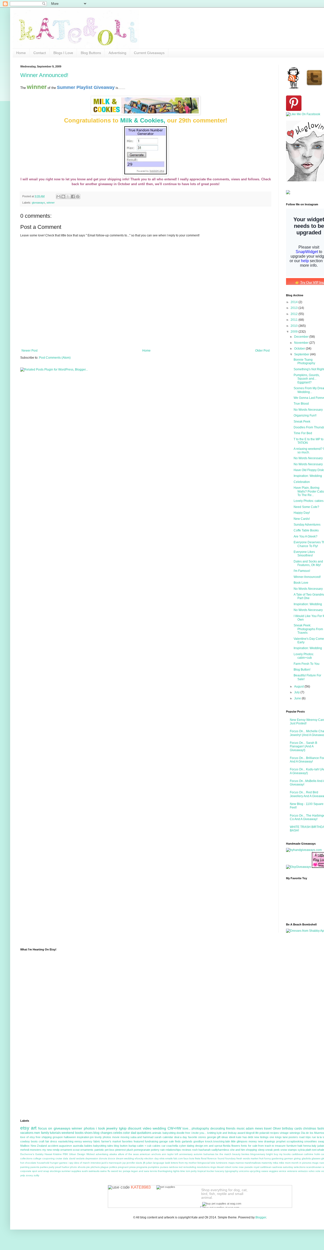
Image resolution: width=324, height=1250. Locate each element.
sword (114, 1171)
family (45, 1133)
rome (235, 1167)
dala (65, 1158)
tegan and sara (140, 1171)
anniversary (186, 1154)
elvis (162, 1158)
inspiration (83, 1137)
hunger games (58, 1162)
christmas (309, 1128)
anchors (156, 1154)
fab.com (178, 1158)
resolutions (203, 1167)
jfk (144, 1162)
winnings (295, 1132)
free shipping (44, 1137)
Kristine (57, 1154)
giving (297, 1158)
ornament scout (69, 1149)
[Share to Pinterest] (77, 196)
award (241, 1132)
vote (317, 1171)
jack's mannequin (112, 1162)
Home (21, 53)
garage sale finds (170, 1141)
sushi (85, 1171)
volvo (312, 1171)
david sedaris (77, 1158)
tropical (201, 1171)
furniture (292, 1145)
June (298, 698)
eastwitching (65, 1141)
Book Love (301, 582)
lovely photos (103, 1137)
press (132, 1167)
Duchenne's (27, 1154)
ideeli (232, 1137)
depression (91, 1158)
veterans (292, 1171)
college (37, 1158)
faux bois (189, 1158)
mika (275, 1162)
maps (231, 1162)
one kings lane (279, 1137)
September (302, 354)
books (79, 1133)
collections (26, 1158)
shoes (88, 1133)
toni (314, 1149)
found (221, 1158)
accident (53, 1145)
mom (288, 1162)
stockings (55, 1171)
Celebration (302, 482)
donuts (103, 1158)
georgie (211, 1137)
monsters (36, 1149)
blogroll (250, 1132)
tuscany (219, 1171)
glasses (316, 1158)
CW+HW (174, 1128)
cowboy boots (29, 1141)
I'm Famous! (302, 571)
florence (212, 1158)
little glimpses (239, 1141)
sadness (277, 1167)
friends (230, 1128)
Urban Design (77, 1154)
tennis (153, 1171)
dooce (111, 1158)
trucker (210, 1171)
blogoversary (257, 1154)
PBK (65, 1154)
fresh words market (247, 1158)
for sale (252, 1145)
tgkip (123, 1128)
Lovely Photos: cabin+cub (304, 655)
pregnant (123, 1167)
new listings (261, 1137)
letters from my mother (184, 1162)
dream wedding (125, 1158)
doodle (180, 1132)
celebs (117, 1133)
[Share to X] (68, 196)
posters (293, 1137)
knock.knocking (215, 1141)
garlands (187, 1141)
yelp (22, 1175)
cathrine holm (312, 1154)
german (288, 1158)
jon (92, 1137)
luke (213, 1162)
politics (113, 1167)
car (163, 1145)
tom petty (191, 1171)
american (145, 1154)
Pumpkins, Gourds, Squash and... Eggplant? (307, 378)
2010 (294, 326)
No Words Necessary (308, 409)
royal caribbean (263, 1167)
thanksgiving (165, 1171)
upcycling (255, 1171)
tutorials (55, 1133)
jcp (124, 1162)
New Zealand (39, 1145)
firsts (197, 1158)
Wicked (90, 1154)
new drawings (266, 1141)
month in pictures (301, 1162)
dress (53, 1141)
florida (226, 1145)
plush (130, 1149)
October (300, 348)
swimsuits (94, 1171)
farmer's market (111, 1141)
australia (78, 1145)
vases (264, 1171)
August (299, 686)
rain (162, 1149)
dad (133, 1133)
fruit (261, 1158)
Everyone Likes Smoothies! (304, 553)
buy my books (282, 1154)
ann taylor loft (170, 1154)
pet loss (109, 1149)
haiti (299, 1145)
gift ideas (222, 1137)
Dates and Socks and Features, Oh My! (308, 563)
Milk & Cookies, (142, 120)
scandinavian (314, 1167)
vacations (26, 1133)
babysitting (169, 1132)
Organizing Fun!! (305, 415)
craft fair (44, 1141)
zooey (29, 1175)
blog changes (102, 1133)
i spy (70, 1162)
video (147, 1128)
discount (134, 1128)
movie (115, 1137)
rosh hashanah (201, 1149)
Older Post (262, 350)
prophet (281, 1141)
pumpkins (153, 1167)
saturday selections (294, 1167)
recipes (274, 1132)
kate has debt (244, 1137)
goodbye (198, 1141)
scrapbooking (295, 1141)
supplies (76, 1171)
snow (283, 1149)
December (301, 336)
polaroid (264, 1132)
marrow (239, 1162)
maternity (266, 1162)
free (187, 1132)
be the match (223, 1154)
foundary (230, 1158)
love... (187, 1128)
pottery (155, 1149)
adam (250, 1128)
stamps (292, 1149)
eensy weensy (83, 1141)
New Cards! (302, 519)
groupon (58, 1137)
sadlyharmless (220, 1149)
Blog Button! (302, 669)
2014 (294, 302)
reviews (186, 1149)
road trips (305, 1137)
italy (314, 1145)
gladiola (306, 1158)
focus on (45, 1128)
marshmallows (253, 1162)
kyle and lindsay (227, 1132)
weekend (68, 1133)
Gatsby (39, 1154)
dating (190, 1145)
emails (169, 1158)
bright (269, 1154)
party (51, 1167)
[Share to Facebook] (72, 196)
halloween (70, 1137)
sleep (261, 1149)
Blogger (260, 1217)
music (241, 1128)
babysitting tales (103, 1145)
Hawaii (48, 1154)
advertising (102, 1154)
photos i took (94, 1128)
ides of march (82, 1162)
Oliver (277, 1128)
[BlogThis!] (63, 196)
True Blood (301, 403)
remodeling (189, 1167)
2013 (294, 308)
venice (282, 1171)
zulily (36, 1175)
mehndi (24, 1149)
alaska (113, 1154)
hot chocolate (28, 1162)
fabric (96, 1141)
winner (51, 202)
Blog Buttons (91, 53)
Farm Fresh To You (306, 664)
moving (124, 1137)
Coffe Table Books (306, 530)
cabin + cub (144, 1145)
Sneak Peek (302, 421)
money (253, 1141)
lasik (167, 1162)
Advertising (117, 53)
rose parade (246, 1167)
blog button (121, 1145)
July (297, 692)
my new (47, 1149)
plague (104, 1167)
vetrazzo (303, 1171)
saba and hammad (142, 1137)
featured (139, 1141)
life (257, 1132)
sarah (157, 1137)
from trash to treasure (272, 1145)
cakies (156, 1145)
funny (267, 1158)
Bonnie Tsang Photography (304, 361)
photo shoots (78, 1167)
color (126, 1133)
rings (213, 1167)
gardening (278, 1158)
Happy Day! (302, 512)
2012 (294, 314)
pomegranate (142, 1149)
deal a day (180, 1137)
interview (96, 1162)
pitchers (95, 1167)
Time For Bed (303, 433)
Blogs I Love (63, 53)
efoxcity (139, 1158)
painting (25, 1167)
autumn (198, 1154)
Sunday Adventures (307, 524)
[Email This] (58, 196)
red (181, 1167)
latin (227, 1141)
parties (44, 1167)
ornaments (86, 1149)
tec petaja (124, 1171)
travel (268, 1128)
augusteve (65, 1145)
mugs (315, 1162)
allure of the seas (128, 1154)
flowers (235, 1145)
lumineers (221, 1162)
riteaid (220, 1167)
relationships (173, 1149)
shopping (251, 1149)
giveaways (38, 202)
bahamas (209, 1154)
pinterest (120, 1149)
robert (228, 1167)
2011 (294, 320)
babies (88, 1145)
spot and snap (40, 1171)
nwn (37, 1133)
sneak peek (272, 1149)
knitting (211, 1132)
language (158, 1162)
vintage (284, 1132)
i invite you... (199, 1132)
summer (66, 1171)
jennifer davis (134, 1162)
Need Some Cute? (306, 507)
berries (245, 1154)
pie (88, 1167)
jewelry (111, 1128)
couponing (48, 1158)
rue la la (317, 1137)
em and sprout (213, 1145)
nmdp (56, 1149)
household (43, 1162)
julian (149, 1162)
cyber (182, 1145)
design (199, 1145)
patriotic (99, 1149)
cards (298, 1128)
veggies (273, 1171)
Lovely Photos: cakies (308, 501)
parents (34, 1167)
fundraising (151, 1141)
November (301, 343)
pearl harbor (62, 1167)
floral (204, 1158)
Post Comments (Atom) (55, 357)
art (33, 1128)
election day (151, 1158)
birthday (287, 1128)
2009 (294, 331)
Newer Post (29, 350)
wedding (159, 1128)
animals (156, 1132)
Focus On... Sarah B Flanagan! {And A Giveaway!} (303, 746)
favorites (127, 1141)
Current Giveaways (149, 53)
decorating (217, 1128)
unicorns (244, 1171)
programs (141, 1167)
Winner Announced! (44, 75)
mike (281, 1162)
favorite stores (197, 1137)
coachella (172, 1145)
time (182, 1171)
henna (307, 1145)
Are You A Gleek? (305, 536)
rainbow (173, 1167)
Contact (39, 53)
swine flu (105, 1171)
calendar (168, 1137)
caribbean (297, 1154)
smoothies (310, 1141)
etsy (24, 1128)
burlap (132, 1145)
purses (164, 1167)
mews (259, 1128)
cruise (58, 1158)
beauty (236, 1154)
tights (176, 1171)
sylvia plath (304, 1149)
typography (231, 1171)
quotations (144, 1133)
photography (200, 1128)
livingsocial (203, 1162)
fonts (244, 1145)
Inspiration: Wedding (308, 476)
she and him (237, 1149)
